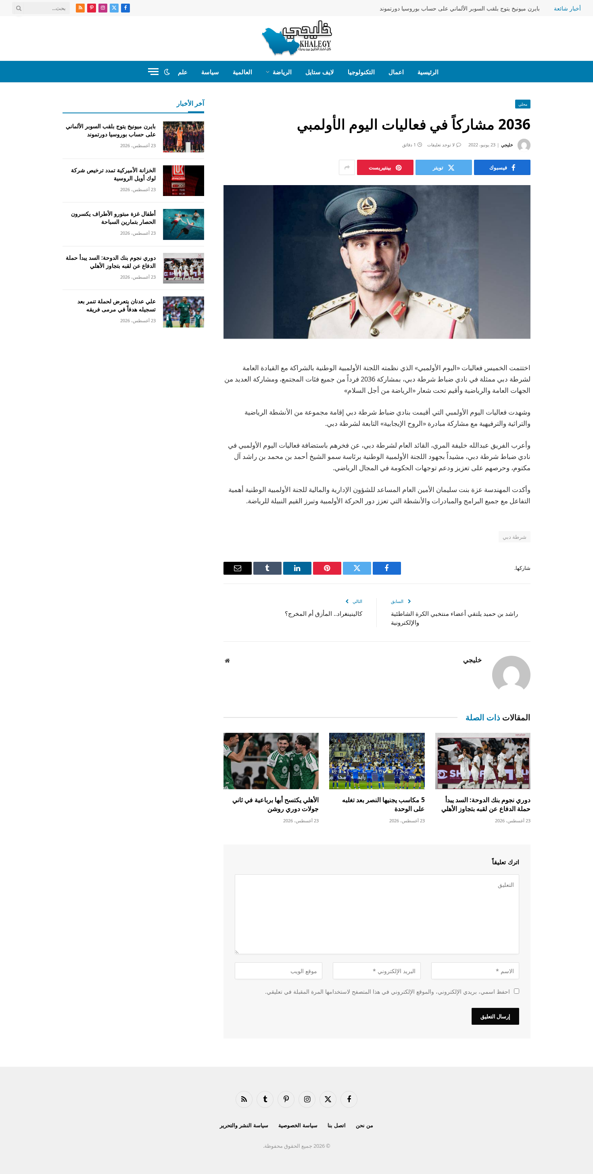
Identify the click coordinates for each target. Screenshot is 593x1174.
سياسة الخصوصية (297, 1125)
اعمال (396, 72)
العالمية (242, 72)
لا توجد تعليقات (441, 145)
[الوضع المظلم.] (167, 72)
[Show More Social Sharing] (347, 167)
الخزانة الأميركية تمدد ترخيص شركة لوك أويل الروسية (113, 174)
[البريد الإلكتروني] (559, 461)
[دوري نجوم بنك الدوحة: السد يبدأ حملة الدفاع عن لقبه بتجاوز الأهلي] (482, 761)
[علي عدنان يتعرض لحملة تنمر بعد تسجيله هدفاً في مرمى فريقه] (183, 311)
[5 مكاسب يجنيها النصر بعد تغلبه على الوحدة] (376, 761)
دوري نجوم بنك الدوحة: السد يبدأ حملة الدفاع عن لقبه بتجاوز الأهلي (485, 804)
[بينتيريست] (559, 440)
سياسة (210, 72)
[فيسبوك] (559, 379)
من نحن (364, 1125)
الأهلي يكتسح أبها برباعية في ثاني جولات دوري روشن (275, 804)
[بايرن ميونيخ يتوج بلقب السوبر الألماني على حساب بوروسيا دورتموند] (183, 136)
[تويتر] (559, 399)
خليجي (507, 145)
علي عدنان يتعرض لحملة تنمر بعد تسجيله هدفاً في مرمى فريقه (116, 305)
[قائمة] (153, 72)
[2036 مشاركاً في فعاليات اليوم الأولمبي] (376, 262)
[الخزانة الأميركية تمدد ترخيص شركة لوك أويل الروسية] (183, 180)
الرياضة (282, 72)
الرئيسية (428, 72)
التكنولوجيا (361, 72)
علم (183, 72)
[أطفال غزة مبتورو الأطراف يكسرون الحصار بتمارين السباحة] (183, 224)
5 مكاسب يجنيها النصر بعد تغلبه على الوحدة (383, 804)
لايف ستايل (319, 72)
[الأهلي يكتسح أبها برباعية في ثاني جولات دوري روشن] (271, 761)
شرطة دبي (514, 536)
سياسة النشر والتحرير (244, 1125)
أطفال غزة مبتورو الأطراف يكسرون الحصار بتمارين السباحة (113, 217)
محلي (522, 104)
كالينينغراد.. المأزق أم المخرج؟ (323, 613)
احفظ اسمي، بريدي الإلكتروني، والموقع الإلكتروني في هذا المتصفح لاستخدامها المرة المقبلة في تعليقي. (387, 991)
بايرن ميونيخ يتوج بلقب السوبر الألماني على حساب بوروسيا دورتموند (460, 8)
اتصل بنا (337, 1125)
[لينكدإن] (559, 420)
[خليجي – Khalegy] (296, 38)
